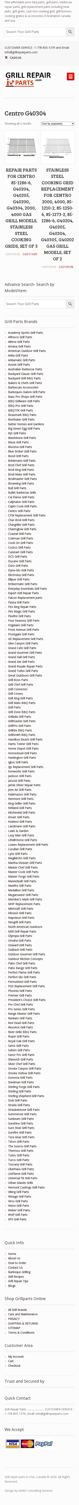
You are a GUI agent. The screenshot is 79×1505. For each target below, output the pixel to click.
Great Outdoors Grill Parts (25, 675)
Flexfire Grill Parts (19, 616)
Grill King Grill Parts (20, 698)
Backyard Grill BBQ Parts (24, 378)
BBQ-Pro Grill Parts (20, 406)
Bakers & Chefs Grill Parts (25, 383)
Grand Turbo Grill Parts (23, 671)
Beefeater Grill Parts (21, 419)
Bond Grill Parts (18, 456)
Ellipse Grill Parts (19, 579)
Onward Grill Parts (20, 945)
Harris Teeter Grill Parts (23, 744)
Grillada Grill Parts (19, 716)
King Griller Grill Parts (21, 803)
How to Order (17, 1263)
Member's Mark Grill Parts (25, 899)
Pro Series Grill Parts (21, 1009)
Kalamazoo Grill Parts (22, 794)
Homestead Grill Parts (22, 753)
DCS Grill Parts (17, 556)
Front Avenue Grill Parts (23, 629)
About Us (14, 1258)
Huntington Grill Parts (22, 757)
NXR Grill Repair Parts (22, 931)
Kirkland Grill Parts (20, 808)
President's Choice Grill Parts (27, 1000)
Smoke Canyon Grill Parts (24, 1068)
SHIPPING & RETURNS (23, 1323)
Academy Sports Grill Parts (25, 333)
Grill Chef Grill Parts (20, 684)
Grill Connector (18, 689)
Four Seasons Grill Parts (24, 620)
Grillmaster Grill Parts (22, 721)
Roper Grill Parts (18, 1036)
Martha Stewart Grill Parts (25, 863)
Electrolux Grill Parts (21, 575)
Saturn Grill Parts (19, 1050)
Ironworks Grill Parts (21, 771)
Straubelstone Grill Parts (24, 1110)
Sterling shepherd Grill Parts (26, 1096)
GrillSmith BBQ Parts (21, 735)
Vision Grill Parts (18, 1205)
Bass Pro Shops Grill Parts (25, 397)
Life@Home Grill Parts (22, 840)
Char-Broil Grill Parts (21, 520)
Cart (11, 1361)
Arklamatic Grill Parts (21, 360)
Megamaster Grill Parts (23, 895)
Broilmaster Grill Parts (22, 479)
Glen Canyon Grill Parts (23, 643)
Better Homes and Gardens (26, 424)
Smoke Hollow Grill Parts (24, 1073)
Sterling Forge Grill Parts (24, 1087)
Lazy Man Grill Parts (21, 835)
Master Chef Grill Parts (23, 867)
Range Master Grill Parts (24, 1013)
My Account (16, 1356)
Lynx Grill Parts (18, 854)
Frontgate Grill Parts (21, 634)
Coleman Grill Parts (20, 538)
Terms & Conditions (21, 1332)
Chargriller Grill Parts (21, 524)
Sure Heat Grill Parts (21, 1128)
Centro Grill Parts (19, 511)
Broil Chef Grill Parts (21, 465)
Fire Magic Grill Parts (21, 611)
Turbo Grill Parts (18, 1155)
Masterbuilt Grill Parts (22, 881)
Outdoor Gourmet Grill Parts (26, 954)
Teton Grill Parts (18, 1141)
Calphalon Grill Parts (21, 502)
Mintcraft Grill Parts (20, 908)
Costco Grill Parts (19, 547)
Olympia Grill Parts (20, 936)
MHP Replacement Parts (24, 904)
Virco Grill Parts (18, 1201)
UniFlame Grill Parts (21, 1174)
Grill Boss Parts (18, 680)
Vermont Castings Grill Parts (26, 1187)
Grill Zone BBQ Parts (21, 712)
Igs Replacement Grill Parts (25, 767)
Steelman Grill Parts (21, 1082)
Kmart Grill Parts (19, 817)
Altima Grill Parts (19, 342)
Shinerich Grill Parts (20, 1059)
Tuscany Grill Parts (20, 1164)
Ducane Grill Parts (20, 561)
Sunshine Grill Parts (20, 1123)
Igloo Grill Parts (18, 762)
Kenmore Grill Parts (21, 799)
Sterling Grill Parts (19, 1091)
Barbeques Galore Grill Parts (26, 392)
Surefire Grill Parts (20, 1132)
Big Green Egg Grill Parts (24, 428)
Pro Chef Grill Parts (20, 1004)
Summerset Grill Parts (22, 1114)
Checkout (14, 1366)
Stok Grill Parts (17, 1100)
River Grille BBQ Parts (22, 1032)
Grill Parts (14, 707)
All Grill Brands (17, 1310)
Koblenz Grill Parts (20, 821)
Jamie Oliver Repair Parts (24, 785)
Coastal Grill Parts (19, 534)
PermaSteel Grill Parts (22, 982)
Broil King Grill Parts (21, 470)
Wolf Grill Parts (18, 1215)
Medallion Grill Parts (21, 890)
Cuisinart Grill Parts (20, 552)
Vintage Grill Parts (19, 1196)
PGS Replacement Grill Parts (26, 986)
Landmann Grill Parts (21, 826)
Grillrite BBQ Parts (20, 730)
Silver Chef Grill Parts (21, 1064)
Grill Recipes (16, 1276)
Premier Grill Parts (20, 995)
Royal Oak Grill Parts (21, 1041)
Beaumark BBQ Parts (22, 415)
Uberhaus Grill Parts (21, 1169)
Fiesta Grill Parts (18, 602)
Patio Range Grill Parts (22, 968)
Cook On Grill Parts (20, 543)
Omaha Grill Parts (19, 940)
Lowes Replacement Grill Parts (28, 844)
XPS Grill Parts (17, 1219)
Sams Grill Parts (18, 1046)
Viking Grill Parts (18, 1192)
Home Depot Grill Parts (23, 748)
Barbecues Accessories (23, 387)
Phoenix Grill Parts (20, 991)
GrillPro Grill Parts (19, 726)
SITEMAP (14, 1328)
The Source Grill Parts (22, 1146)
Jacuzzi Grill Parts (19, 780)
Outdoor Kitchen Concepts (25, 959)
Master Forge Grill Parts (23, 876)
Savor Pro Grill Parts (21, 1055)
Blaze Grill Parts (18, 442)
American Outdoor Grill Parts (27, 351)
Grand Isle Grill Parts (21, 662)
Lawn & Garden (18, 831)
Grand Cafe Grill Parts (22, 648)
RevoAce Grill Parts (20, 1027)
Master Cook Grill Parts (23, 872)
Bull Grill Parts (17, 488)
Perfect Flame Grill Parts (24, 972)
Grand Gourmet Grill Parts (25, 652)
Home (12, 1254)
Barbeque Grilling (19, 1272)
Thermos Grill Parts (20, 1151)
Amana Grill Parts (19, 346)
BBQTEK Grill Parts (20, 410)
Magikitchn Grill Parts (22, 858)
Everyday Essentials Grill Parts (27, 588)
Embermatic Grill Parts (22, 584)
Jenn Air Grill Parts (19, 790)
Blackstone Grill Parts (22, 438)
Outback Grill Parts (20, 949)
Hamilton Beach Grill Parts (25, 739)
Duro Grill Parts (18, 565)
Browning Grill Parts (21, 483)
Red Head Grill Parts (21, 1023)
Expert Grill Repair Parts (23, 593)
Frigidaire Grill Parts (20, 625)
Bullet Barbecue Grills (22, 492)
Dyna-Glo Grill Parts (21, 570)
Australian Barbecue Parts (25, 369)
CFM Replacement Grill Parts (27, 515)
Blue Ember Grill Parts (22, 451)
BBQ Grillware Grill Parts (24, 401)
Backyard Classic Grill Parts (25, 374)
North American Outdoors (25, 927)
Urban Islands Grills (20, 1183)
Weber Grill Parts (19, 1210)
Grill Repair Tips (18, 1281)
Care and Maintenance (23, 1314)
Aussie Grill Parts (19, 364)
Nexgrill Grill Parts (19, 922)
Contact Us (15, 1267)
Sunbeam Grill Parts (21, 1119)
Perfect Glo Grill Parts (22, 977)
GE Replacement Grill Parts (25, 639)
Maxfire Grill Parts (19, 885)
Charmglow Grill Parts (22, 529)
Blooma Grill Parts (20, 447)
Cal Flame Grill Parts (21, 497)
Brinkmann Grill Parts (22, 461)
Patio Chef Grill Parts (21, 963)
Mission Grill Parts (20, 913)
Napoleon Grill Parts (21, 918)
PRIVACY (13, 1319)
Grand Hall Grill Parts (21, 657)
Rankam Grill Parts (20, 1018)
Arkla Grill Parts (18, 355)
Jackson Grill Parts (20, 776)
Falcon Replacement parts (25, 598)
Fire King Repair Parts (22, 607)
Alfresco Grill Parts (20, 337)
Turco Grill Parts (18, 1160)
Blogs (12, 1286)
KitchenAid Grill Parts (21, 812)
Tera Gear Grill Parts (21, 1137)
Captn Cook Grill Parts (22, 506)
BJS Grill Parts (17, 433)
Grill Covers (15, 693)
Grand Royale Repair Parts (25, 666)
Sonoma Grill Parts (20, 1077)
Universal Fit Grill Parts (22, 1178)
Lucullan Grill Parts (20, 849)
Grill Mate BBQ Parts (21, 703)
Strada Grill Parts (19, 1105)
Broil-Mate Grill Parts (21, 474)
